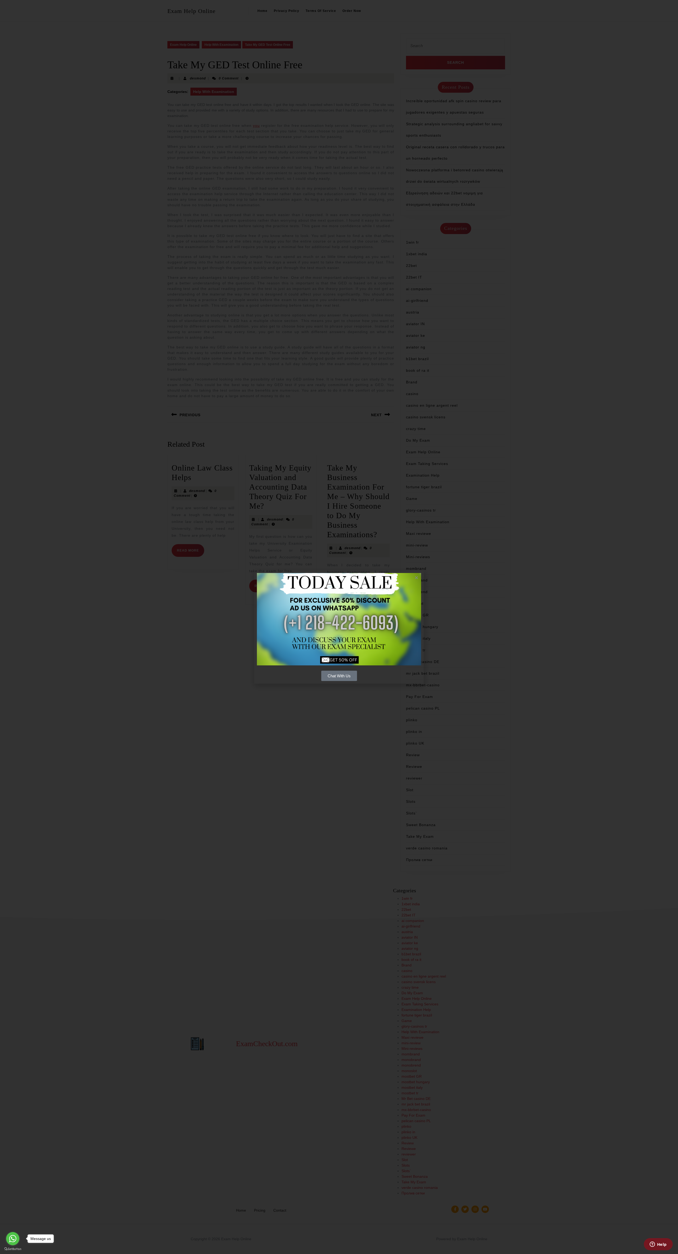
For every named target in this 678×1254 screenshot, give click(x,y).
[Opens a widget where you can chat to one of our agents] (658, 1244)
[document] (339, 627)
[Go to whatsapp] (12, 1238)
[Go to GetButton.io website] (12, 1248)
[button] (416, 578)
